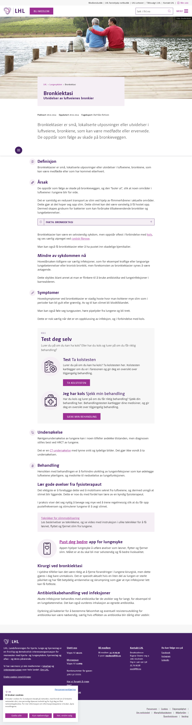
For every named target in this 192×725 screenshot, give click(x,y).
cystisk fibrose (81, 238)
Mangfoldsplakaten (163, 712)
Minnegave (72, 659)
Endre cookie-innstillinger (17, 676)
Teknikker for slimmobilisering (60, 518)
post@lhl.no (135, 668)
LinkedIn (165, 660)
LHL (45, 84)
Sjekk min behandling (82, 416)
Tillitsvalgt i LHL (153, 2)
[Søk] (169, 11)
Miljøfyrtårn (181, 712)
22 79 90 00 (115, 652)
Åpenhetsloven (170, 716)
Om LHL (44, 669)
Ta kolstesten (76, 382)
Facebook (166, 652)
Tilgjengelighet (179, 708)
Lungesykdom (56, 84)
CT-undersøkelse (60, 450)
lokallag (46, 666)
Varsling (185, 716)
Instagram (166, 656)
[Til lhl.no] (14, 11)
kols (149, 234)
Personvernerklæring (65, 689)
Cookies (164, 708)
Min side (184, 2)
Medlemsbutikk (95, 2)
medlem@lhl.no (113, 655)
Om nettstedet (143, 712)
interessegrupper (13, 669)
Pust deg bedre (73, 541)
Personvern (152, 708)
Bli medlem (41, 11)
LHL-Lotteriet (138, 2)
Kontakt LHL (168, 2)
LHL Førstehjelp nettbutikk (117, 2)
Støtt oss (72, 647)
